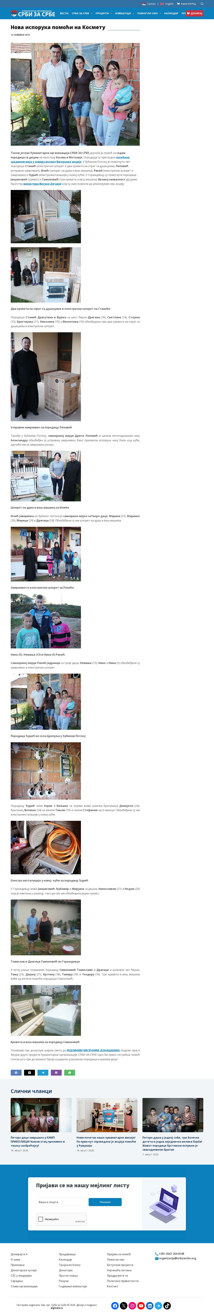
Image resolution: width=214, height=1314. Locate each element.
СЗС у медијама (21, 1275)
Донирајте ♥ (19, 1254)
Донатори (66, 1270)
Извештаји (123, 13)
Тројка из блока (69, 1265)
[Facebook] (16, 1073)
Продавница (67, 1254)
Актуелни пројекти (120, 1265)
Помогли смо (147, 13)
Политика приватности (123, 1281)
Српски (151, 3)
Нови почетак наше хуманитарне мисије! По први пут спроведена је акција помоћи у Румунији (106, 1141)
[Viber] (56, 1073)
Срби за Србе (80, 13)
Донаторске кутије (24, 1270)
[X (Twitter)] (29, 1073)
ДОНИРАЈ (196, 13)
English (169, 3)
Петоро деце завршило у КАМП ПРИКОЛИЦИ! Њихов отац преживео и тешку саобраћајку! (38, 1141)
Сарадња (17, 1281)
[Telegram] (42, 1073)
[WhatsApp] (69, 1073)
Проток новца (68, 1275)
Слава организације (24, 1286)
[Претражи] (202, 4)
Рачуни (64, 1281)
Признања (17, 1265)
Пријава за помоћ (119, 1254)
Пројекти (102, 13)
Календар (171, 13)
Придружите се (117, 1275)
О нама (15, 1259)
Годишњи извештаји (73, 1286)
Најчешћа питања (119, 1270)
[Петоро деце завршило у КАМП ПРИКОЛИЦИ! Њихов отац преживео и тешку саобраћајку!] (41, 1115)
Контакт (112, 1286)
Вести (64, 13)
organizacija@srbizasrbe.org (177, 1258)
